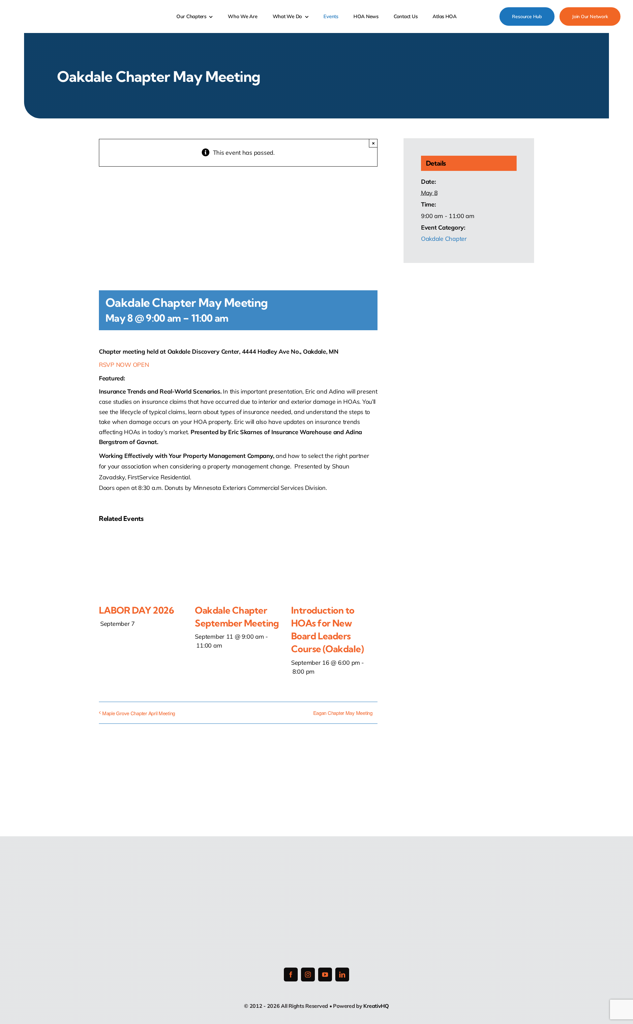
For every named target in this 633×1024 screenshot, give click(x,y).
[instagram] (308, 974)
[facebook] (291, 974)
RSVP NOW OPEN (124, 364)
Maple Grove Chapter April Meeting (138, 713)
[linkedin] (342, 974)
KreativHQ (376, 1006)
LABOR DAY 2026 (136, 610)
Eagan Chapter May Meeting (343, 712)
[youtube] (325, 974)
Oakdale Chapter (444, 238)
